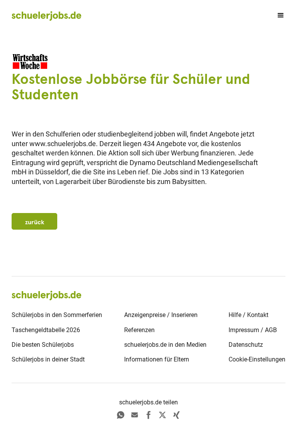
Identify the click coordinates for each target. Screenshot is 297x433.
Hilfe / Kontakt (248, 315)
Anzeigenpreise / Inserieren (161, 315)
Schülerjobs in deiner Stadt (48, 359)
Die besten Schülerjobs (43, 344)
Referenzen (139, 330)
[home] (46, 15)
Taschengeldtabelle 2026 (46, 330)
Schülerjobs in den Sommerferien (57, 315)
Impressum (244, 330)
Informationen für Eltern (156, 359)
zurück (34, 222)
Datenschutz (246, 344)
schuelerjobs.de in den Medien (165, 344)
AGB (271, 330)
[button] (277, 15)
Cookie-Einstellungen (257, 359)
